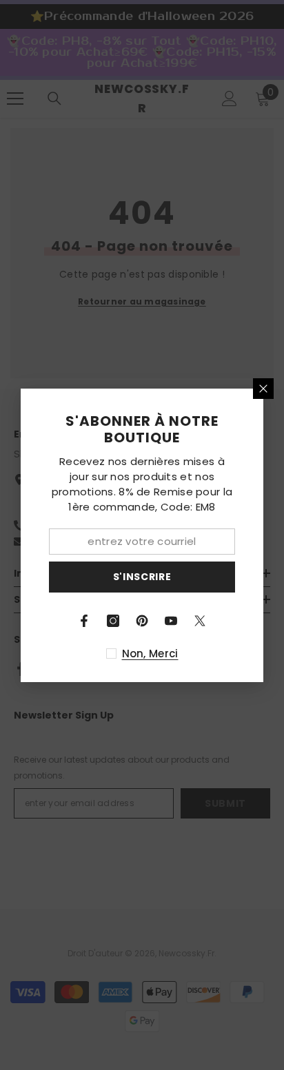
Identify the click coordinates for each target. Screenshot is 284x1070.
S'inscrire (142, 577)
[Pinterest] (142, 620)
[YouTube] (170, 620)
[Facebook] (84, 620)
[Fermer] (263, 388)
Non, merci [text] (150, 653)
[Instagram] (113, 620)
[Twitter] (199, 620)
